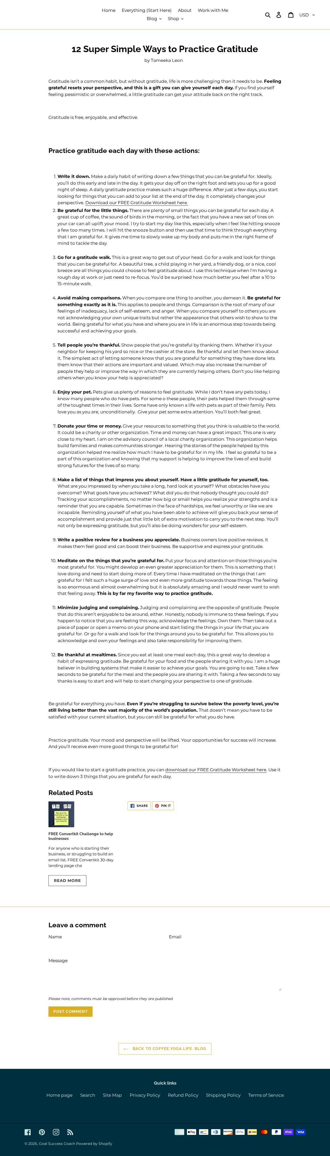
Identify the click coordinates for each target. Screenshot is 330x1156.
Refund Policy (183, 1095)
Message (58, 960)
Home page (59, 1095)
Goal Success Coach (57, 1143)
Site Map (112, 1095)
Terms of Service (266, 1095)
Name (55, 936)
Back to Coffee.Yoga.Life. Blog (168, 1048)
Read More (67, 880)
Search (87, 1095)
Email (175, 936)
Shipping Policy (223, 1095)
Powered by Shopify (94, 1143)
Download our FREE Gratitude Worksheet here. (136, 202)
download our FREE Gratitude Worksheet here (215, 769)
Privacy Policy (145, 1095)
